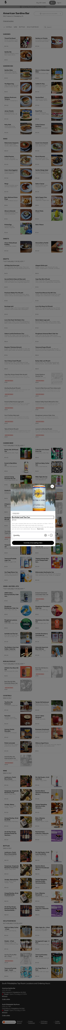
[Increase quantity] (51, 535)
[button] (33, 497)
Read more (40, 529)
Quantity (16, 535)
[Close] (52, 486)
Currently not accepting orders (33, 543)
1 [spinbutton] (48, 535)
